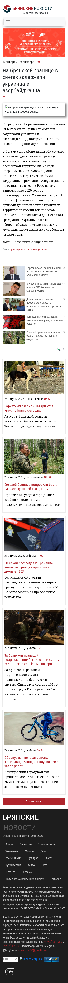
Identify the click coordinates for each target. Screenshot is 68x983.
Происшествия (46, 844)
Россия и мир (13, 858)
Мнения (29, 851)
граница (15, 249)
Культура (33, 858)
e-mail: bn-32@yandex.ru (32, 950)
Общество (26, 844)
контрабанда (29, 249)
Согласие (55, 879)
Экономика (12, 851)
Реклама (27, 872)
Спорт (48, 858)
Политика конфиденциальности (24, 879)
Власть (9, 844)
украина (43, 249)
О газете (10, 872)
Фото (44, 865)
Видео (31, 865)
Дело (43, 851)
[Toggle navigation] (8, 21)
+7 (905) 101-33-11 (12, 946)
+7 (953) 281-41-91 (53, 941)
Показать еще (34, 801)
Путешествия (13, 865)
